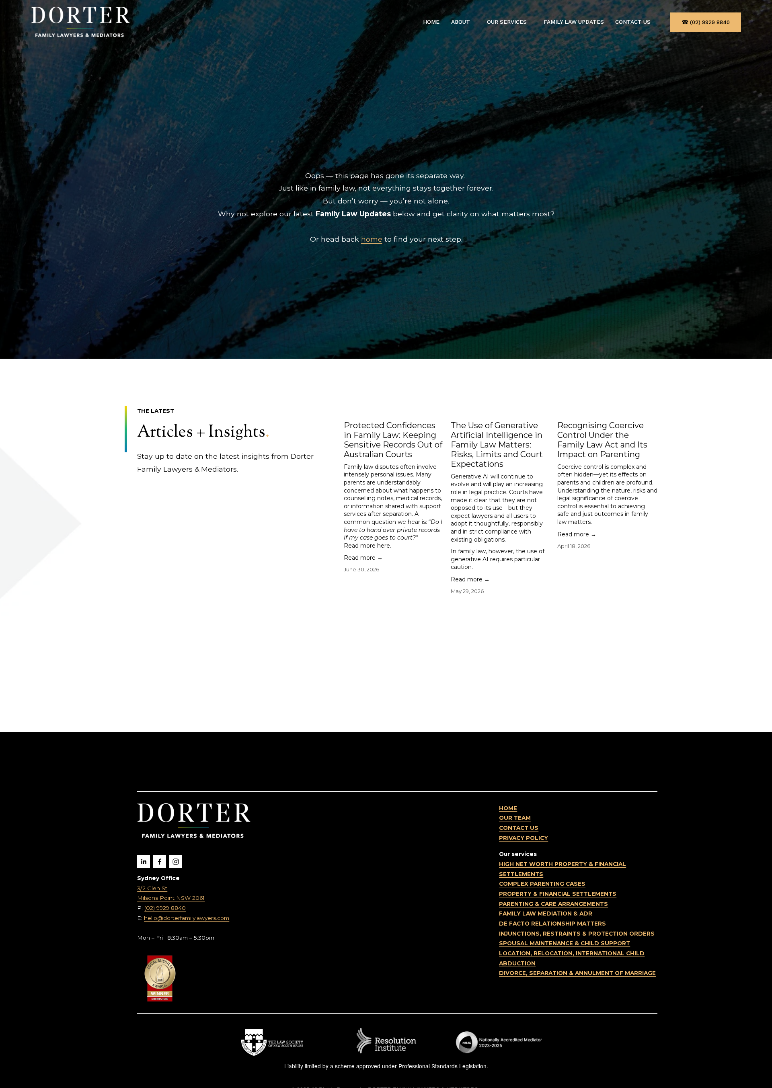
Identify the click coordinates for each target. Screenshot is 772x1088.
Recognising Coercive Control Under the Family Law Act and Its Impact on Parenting (602, 440)
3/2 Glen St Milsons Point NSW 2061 (171, 893)
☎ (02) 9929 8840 (706, 22)
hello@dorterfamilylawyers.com (186, 918)
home (371, 239)
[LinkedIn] (143, 861)
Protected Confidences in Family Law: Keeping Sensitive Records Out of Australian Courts (393, 440)
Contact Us (633, 21)
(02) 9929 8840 (165, 908)
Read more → (363, 557)
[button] (644, 385)
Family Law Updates (574, 21)
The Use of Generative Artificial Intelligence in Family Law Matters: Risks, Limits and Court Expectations (497, 445)
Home (431, 21)
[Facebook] (159, 861)
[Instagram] (175, 861)
